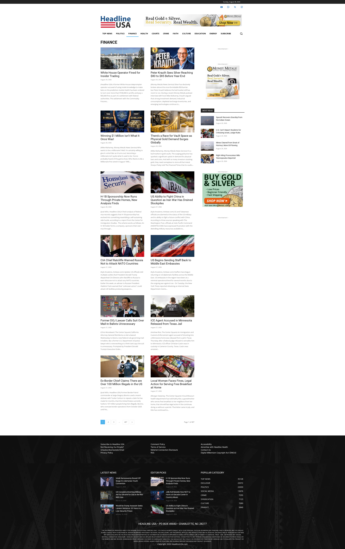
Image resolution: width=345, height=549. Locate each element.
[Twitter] (235, 7)
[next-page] (132, 422)
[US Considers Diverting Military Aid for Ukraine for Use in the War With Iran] (107, 495)
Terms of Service (158, 447)
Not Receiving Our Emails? (112, 447)
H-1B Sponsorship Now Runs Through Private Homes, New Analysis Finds (119, 200)
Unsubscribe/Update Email (112, 450)
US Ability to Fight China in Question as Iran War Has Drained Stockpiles (172, 200)
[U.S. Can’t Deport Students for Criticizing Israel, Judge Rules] (207, 133)
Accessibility (206, 444)
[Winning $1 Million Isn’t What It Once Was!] (122, 121)
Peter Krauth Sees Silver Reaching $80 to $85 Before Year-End (172, 74)
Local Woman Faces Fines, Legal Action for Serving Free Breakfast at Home (171, 384)
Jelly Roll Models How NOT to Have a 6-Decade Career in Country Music (178, 494)
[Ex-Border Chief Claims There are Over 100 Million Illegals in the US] (122, 366)
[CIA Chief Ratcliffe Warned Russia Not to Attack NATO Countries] (122, 246)
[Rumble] (228, 7)
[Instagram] (241, 7)
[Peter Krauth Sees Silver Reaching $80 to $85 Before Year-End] (172, 58)
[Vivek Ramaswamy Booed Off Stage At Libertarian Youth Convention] (107, 481)
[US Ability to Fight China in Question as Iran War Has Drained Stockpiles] (172, 182)
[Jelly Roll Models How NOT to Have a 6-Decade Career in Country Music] (157, 495)
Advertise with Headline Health (214, 447)
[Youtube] (221, 7)
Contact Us (206, 450)
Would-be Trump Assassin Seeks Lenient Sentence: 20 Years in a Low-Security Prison (129, 508)
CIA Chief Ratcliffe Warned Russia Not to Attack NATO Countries (122, 262)
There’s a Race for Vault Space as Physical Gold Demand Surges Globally (171, 139)
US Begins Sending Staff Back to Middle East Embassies (171, 262)
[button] (241, 33)
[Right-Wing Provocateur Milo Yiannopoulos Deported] (207, 158)
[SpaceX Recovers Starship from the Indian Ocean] (207, 120)
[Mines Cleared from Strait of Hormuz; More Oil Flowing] (207, 146)
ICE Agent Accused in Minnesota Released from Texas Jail (171, 322)
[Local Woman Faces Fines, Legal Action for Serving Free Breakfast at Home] (172, 366)
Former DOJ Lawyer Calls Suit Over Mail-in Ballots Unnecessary (122, 322)
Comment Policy (158, 444)
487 (125, 422)
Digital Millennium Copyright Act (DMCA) (218, 453)
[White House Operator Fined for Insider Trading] (122, 58)
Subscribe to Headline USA (112, 444)
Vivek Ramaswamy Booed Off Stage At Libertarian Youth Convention (128, 481)
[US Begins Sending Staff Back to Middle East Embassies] (172, 246)
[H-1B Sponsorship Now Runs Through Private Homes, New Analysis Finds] (122, 182)
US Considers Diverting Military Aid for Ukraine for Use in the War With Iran (129, 494)
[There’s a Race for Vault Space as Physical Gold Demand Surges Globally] (172, 121)
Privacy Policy (107, 453)
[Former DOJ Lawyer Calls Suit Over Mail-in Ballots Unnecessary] (122, 306)
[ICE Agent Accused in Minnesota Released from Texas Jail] (172, 306)
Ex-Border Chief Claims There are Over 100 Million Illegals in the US (121, 382)
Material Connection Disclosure (164, 450)
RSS (152, 453)
